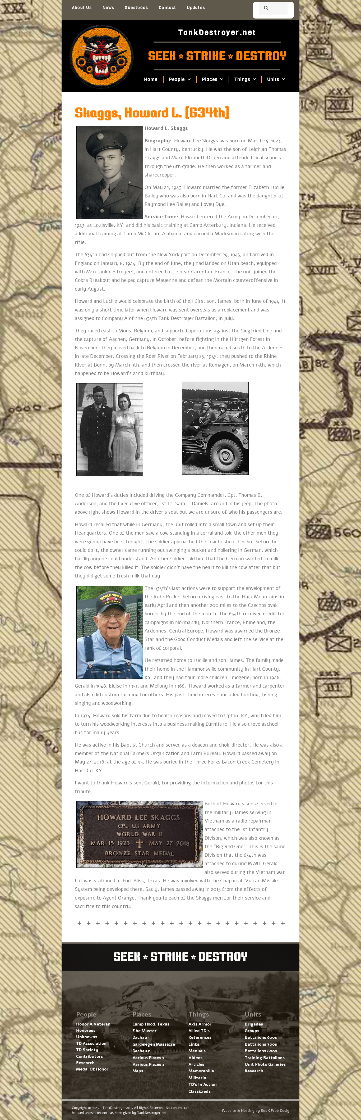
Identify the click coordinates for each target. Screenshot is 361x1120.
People (177, 79)
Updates (196, 7)
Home (151, 79)
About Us (82, 7)
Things (242, 79)
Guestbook (136, 7)
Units (273, 79)
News (108, 7)
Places (209, 79)
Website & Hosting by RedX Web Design (256, 1110)
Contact (167, 7)
